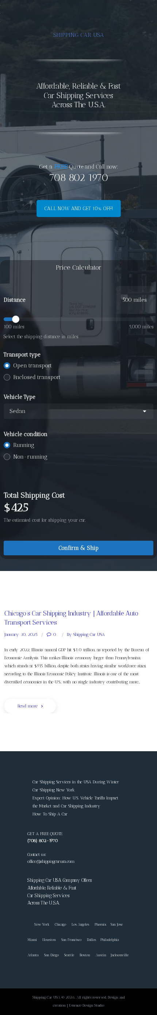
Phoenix (100, 924)
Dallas (91, 940)
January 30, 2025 (21, 634)
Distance (15, 300)
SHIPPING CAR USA (78, 34)
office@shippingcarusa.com (50, 861)
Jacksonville (120, 955)
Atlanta (33, 955)
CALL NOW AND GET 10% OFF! (78, 208)
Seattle (69, 955)
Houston (49, 940)
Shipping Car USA (86, 634)
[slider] (78, 319)
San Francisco (71, 940)
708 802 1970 (78, 177)
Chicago (60, 924)
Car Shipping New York (53, 789)
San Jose (117, 924)
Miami (32, 940)
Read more (28, 706)
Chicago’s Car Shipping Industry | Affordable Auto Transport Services (71, 617)
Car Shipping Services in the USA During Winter (75, 781)
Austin (101, 955)
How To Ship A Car (50, 814)
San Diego (51, 955)
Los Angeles (80, 924)
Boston (85, 955)
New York (38, 924)
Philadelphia (109, 940)
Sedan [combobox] (17, 411)
